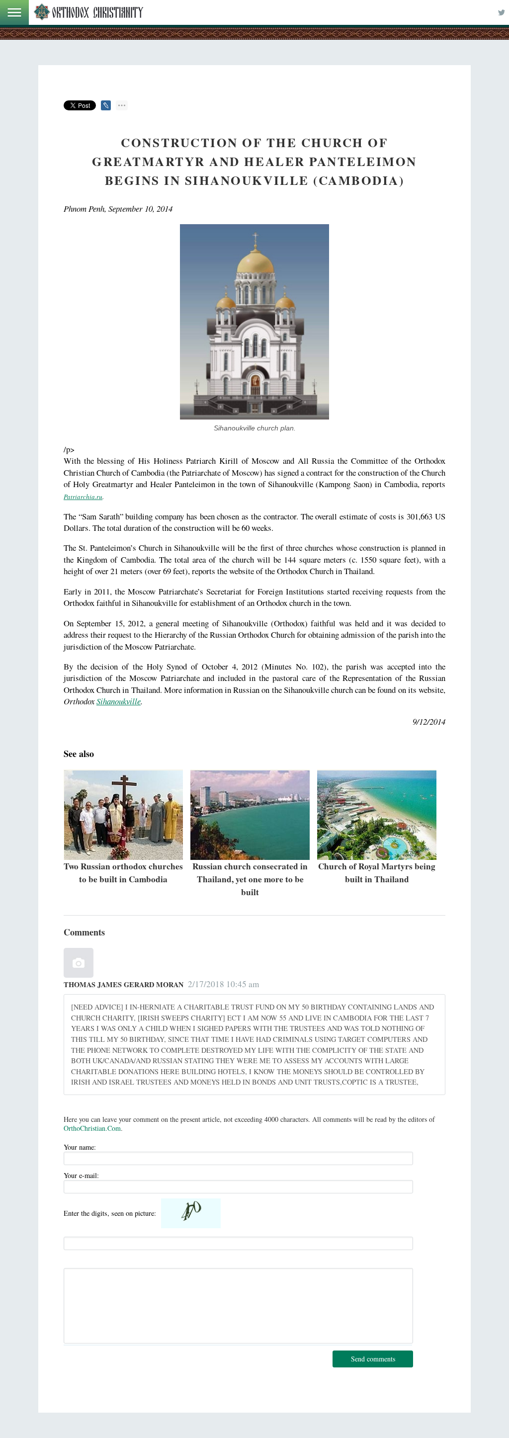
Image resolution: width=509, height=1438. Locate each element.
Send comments (373, 1358)
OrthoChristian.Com (92, 1128)
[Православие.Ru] (88, 12)
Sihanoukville (118, 701)
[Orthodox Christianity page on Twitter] (501, 12)
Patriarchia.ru (83, 496)
